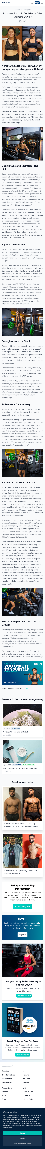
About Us (5, 1071)
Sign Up (22, 935)
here (27, 689)
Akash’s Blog (7, 1088)
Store (4, 1099)
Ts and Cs (26, 1095)
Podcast (5, 1092)
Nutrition (26, 1079)
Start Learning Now (22, 906)
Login (37, 3)
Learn (24, 1071)
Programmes (7, 1079)
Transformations (8, 1075)
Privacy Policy (28, 1099)
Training (25, 1075)
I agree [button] (22, 1133)
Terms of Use (27, 1092)
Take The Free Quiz (24, 996)
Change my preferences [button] (22, 1143)
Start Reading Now (22, 1055)
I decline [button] (22, 1138)
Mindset (25, 1082)
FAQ (24, 1088)
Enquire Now (7, 1082)
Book (4, 1095)
